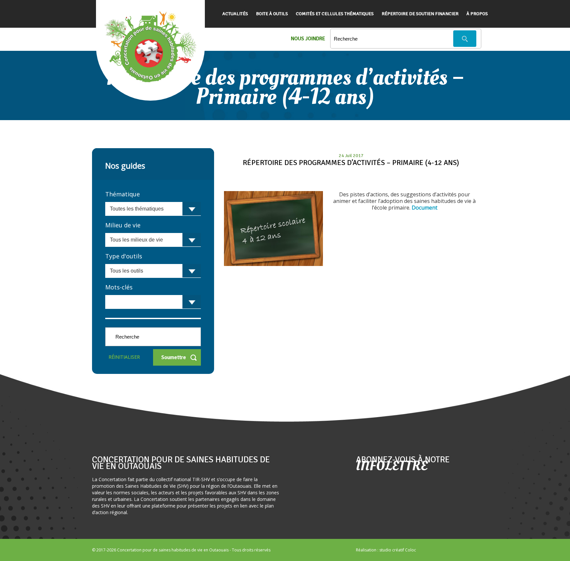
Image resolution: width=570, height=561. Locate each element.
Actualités (235, 13)
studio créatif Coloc (397, 550)
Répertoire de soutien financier (420, 13)
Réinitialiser (124, 357)
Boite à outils (272, 13)
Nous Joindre (308, 38)
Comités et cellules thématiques (335, 13)
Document (424, 207)
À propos (477, 13)
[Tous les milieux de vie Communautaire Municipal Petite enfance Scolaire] (153, 240)
